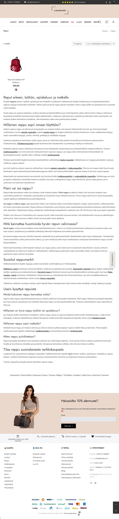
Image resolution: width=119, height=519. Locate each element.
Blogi (63, 471)
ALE (72, 22)
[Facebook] (106, 2)
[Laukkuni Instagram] (95, 483)
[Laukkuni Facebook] (91, 483)
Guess (45, 375)
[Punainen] (16, 89)
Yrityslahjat (8, 488)
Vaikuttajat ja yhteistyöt (70, 477)
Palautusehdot (67, 467)
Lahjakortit (8, 481)
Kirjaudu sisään (39, 454)
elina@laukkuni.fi (33, 2)
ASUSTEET (44, 22)
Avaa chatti (98, 463)
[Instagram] (110, 2)
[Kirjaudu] (113, 22)
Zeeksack (37, 375)
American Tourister (100, 375)
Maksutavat (66, 464)
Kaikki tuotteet (10, 454)
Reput (6, 461)
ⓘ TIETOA (65, 448)
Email (63, 415)
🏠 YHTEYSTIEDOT (97, 448)
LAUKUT (13, 22)
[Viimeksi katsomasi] (116, 511)
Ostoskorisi (37, 457)
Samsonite (14, 375)
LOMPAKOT (64, 22)
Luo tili (35, 464)
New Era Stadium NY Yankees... (16, 80)
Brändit (7, 477)
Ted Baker (67, 375)
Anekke (77, 375)
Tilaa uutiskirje (67, 457)
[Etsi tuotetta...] (99, 22)
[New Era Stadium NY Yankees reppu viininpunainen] (16, 64)
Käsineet (7, 471)
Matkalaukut (9, 464)
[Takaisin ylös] (116, 505)
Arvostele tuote (39, 461)
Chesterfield (26, 375)
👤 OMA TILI (37, 448)
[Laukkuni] (59, 11)
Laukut (7, 457)
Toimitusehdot (67, 461)
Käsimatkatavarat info (70, 474)
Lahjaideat (8, 484)
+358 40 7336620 (13, 2)
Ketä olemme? (67, 454)
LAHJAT (79, 22)
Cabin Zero (86, 375)
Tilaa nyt (67, 426)
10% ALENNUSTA (112, 259)
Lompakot (8, 467)
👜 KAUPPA (8, 448)
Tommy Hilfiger (55, 375)
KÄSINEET (54, 22)
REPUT (21, 22)
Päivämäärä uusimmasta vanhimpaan (101, 44)
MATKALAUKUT (32, 22)
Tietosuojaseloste (70, 513)
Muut (6, 474)
